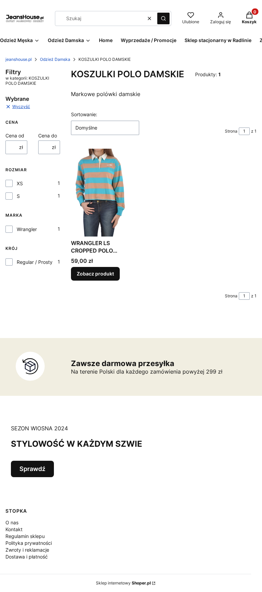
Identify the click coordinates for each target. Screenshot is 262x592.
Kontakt (14, 529)
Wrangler (27, 229)
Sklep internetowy (123, 583)
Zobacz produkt (95, 274)
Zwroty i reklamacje (27, 550)
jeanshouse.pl (18, 59)
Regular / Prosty (35, 262)
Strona (231, 131)
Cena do (47, 135)
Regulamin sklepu (25, 536)
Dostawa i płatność (26, 557)
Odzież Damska (55, 59)
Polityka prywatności (28, 543)
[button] (163, 18)
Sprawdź (32, 468)
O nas (11, 522)
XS (20, 183)
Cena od (14, 135)
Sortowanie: (84, 114)
